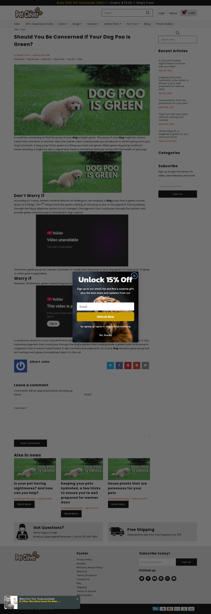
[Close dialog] (134, 276)
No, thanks (105, 335)
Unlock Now (105, 316)
